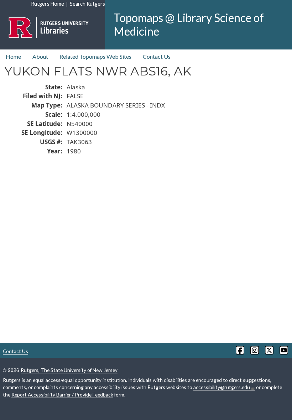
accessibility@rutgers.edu (221, 387)
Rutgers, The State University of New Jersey (69, 370)
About (40, 56)
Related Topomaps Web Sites (95, 56)
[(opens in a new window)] (239, 350)
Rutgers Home (47, 4)
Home (13, 56)
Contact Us (157, 56)
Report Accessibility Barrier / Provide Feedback (62, 395)
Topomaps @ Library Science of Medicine (189, 24)
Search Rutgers (87, 4)
